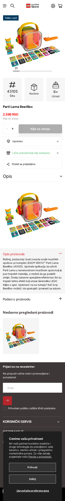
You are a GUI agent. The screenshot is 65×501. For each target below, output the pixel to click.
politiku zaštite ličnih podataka (37, 408)
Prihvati (32, 467)
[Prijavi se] (53, 5)
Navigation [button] (5, 6)
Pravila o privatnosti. (40, 456)
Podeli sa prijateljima (23, 164)
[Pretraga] (12, 6)
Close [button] (32, 422)
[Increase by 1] (13, 129)
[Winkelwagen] (60, 5)
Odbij (32, 478)
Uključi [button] (61, 176)
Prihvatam (31, 408)
